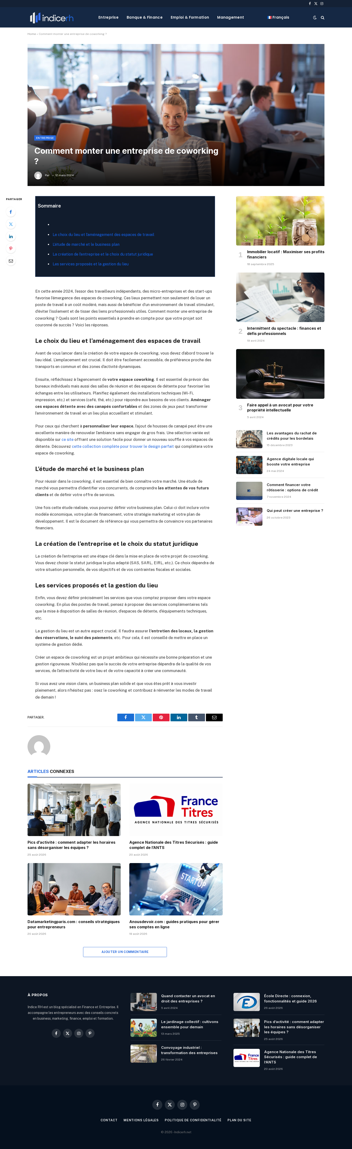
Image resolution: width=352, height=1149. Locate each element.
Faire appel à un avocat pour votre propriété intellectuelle (280, 408)
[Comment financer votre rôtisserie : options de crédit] (249, 491)
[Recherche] (322, 17)
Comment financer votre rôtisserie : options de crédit (292, 487)
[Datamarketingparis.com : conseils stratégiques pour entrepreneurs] (74, 889)
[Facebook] (11, 212)
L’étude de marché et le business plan (86, 244)
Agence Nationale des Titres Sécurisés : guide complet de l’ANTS (173, 845)
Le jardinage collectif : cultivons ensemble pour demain (189, 1024)
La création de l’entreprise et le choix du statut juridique (103, 254)
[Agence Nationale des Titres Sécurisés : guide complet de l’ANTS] (175, 810)
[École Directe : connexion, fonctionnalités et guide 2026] (246, 1002)
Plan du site (239, 1120)
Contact (109, 1120)
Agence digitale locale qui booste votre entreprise (290, 461)
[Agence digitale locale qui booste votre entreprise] (249, 465)
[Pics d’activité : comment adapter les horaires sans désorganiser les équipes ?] (74, 810)
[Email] (11, 260)
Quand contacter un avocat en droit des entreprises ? (188, 998)
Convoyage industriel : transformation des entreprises (189, 1050)
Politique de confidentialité (193, 1120)
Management (230, 17)
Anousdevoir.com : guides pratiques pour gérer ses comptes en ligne (174, 924)
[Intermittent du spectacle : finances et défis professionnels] (280, 297)
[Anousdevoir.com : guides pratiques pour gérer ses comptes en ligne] (175, 889)
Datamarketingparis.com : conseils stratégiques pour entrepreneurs (74, 924)
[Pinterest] (11, 248)
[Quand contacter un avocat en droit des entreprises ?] (144, 1002)
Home (32, 34)
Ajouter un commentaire (125, 952)
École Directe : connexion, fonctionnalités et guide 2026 (290, 998)
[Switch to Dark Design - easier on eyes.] (315, 17)
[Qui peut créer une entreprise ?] (249, 517)
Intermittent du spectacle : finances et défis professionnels (284, 331)
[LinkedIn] (11, 236)
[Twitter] (11, 224)
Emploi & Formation (190, 17)
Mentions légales (141, 1120)
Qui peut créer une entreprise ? (295, 510)
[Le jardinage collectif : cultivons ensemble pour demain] (144, 1028)
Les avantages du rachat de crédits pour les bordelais (292, 435)
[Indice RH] (52, 17)
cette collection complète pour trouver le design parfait (123, 446)
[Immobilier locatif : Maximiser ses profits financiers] (280, 221)
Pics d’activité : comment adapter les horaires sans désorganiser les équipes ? (71, 845)
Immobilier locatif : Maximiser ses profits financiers (285, 254)
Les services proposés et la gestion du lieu (91, 264)
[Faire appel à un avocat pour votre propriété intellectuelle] (280, 374)
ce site (68, 439)
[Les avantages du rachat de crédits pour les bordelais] (249, 439)
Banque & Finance (145, 17)
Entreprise (108, 17)
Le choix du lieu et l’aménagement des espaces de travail (103, 234)
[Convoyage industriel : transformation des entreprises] (144, 1054)
